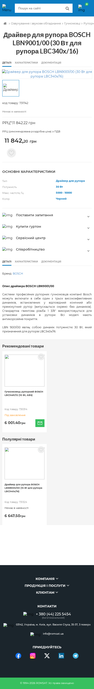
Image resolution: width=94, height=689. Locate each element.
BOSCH (18, 273)
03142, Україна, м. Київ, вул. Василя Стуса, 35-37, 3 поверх (53, 624)
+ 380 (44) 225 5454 (53, 614)
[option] (47, 74)
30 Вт (59, 186)
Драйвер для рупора (70, 180)
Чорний (61, 198)
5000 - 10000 (64, 192)
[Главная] (5, 23)
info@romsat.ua (53, 633)
